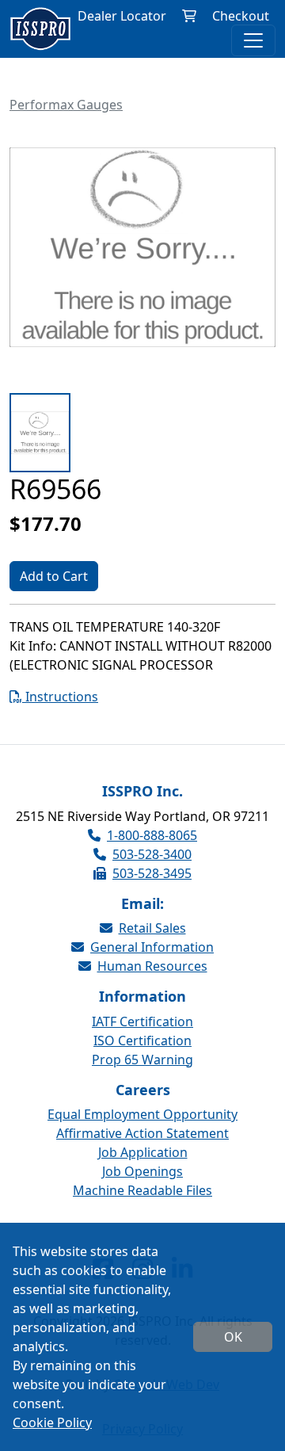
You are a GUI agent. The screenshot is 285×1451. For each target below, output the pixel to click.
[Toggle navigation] (253, 40)
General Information (152, 947)
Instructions (60, 696)
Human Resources (152, 966)
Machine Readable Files (142, 1190)
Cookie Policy (52, 1422)
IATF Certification (142, 1021)
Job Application (143, 1152)
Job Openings (142, 1171)
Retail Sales (152, 928)
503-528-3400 (152, 854)
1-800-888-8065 (152, 835)
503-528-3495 (152, 873)
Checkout (240, 16)
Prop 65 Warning (142, 1059)
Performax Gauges (66, 104)
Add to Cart (54, 576)
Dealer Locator (122, 16)
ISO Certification (142, 1040)
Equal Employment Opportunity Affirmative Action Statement (143, 1123)
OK (233, 1337)
